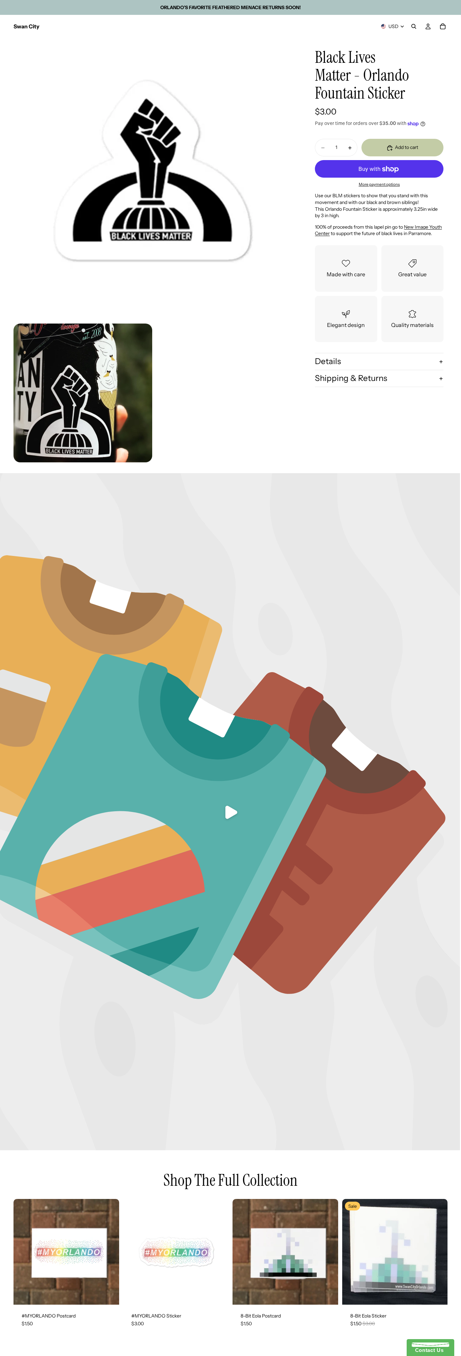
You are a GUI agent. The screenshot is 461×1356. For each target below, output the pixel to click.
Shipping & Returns (351, 378)
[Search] (413, 26)
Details (328, 361)
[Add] (109, 1294)
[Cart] (442, 26)
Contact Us (427, 1350)
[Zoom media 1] (154, 178)
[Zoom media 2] (82, 393)
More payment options (379, 184)
